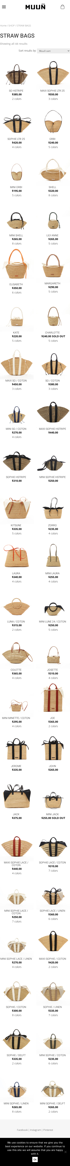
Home (3, 25)
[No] (65, 1152)
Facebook (22, 1130)
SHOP (11, 25)
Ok (35, 1159)
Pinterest (48, 1130)
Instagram (35, 1130)
